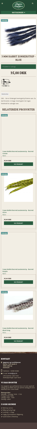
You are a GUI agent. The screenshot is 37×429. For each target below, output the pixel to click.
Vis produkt (18, 164)
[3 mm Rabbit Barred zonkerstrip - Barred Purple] (18, 249)
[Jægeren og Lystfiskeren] (18, 5)
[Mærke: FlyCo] (6, 83)
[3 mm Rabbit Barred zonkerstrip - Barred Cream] (18, 131)
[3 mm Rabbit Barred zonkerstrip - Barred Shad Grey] (18, 308)
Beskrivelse (5, 94)
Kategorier (18, 12)
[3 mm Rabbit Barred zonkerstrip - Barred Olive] (18, 190)
